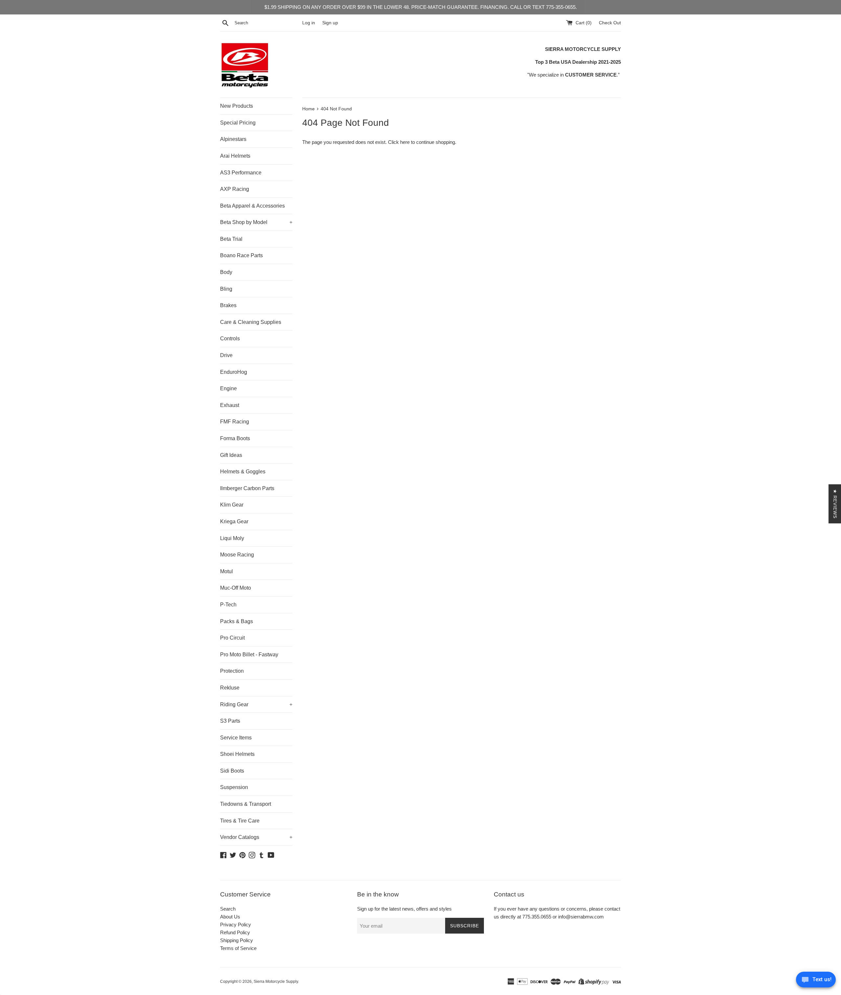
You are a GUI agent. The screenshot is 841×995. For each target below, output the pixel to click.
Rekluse (229, 687)
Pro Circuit (232, 638)
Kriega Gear (234, 521)
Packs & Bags (236, 621)
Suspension (234, 787)
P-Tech (228, 604)
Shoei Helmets (237, 754)
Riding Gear (256, 704)
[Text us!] (816, 981)
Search (228, 909)
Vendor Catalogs (256, 837)
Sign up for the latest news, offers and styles (404, 909)
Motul (226, 571)
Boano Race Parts (241, 255)
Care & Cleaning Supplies (250, 322)
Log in (308, 22)
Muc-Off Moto (235, 588)
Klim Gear (231, 505)
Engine (228, 388)
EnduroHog (233, 372)
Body (226, 272)
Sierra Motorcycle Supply (276, 981)
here (405, 142)
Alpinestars (233, 139)
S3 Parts (230, 721)
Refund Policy (235, 932)
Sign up (330, 22)
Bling (226, 289)
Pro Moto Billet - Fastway (249, 654)
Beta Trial (231, 239)
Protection (232, 671)
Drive (226, 355)
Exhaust (229, 405)
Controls (230, 338)
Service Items (236, 737)
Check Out (610, 22)
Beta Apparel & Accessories (252, 206)
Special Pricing (238, 122)
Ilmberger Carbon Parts (247, 488)
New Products (236, 106)
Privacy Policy (235, 924)
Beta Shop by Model (256, 222)
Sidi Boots (232, 771)
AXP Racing (234, 189)
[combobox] (267, 23)
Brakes (228, 305)
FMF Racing (234, 421)
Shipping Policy (236, 940)
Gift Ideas (231, 455)
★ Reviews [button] (835, 503)
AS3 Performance (240, 172)
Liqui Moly (232, 538)
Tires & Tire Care (240, 821)
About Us (230, 916)
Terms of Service (238, 948)
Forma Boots (235, 438)
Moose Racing (237, 554)
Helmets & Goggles (242, 471)
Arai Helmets (235, 156)
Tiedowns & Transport (245, 804)
